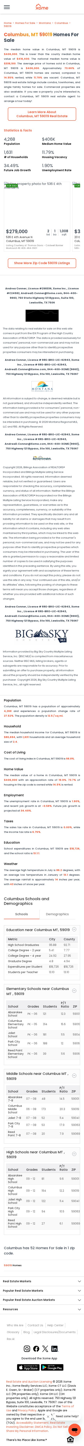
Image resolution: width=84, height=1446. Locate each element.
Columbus (61, 23)
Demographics (57, 914)
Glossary (13, 1332)
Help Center (55, 1325)
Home (8, 23)
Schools (21, 914)
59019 (7, 26)
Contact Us (35, 1325)
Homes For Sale (25, 23)
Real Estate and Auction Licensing (29, 1382)
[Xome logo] (42, 7)
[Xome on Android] (52, 1367)
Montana (45, 23)
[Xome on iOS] (29, 1367)
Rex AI (10, 1339)
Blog (26, 1332)
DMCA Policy (43, 1427)
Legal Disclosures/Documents (55, 1332)
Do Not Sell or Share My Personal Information (38, 1429)
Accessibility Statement (32, 1423)
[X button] (45, 1348)
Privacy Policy (27, 1410)
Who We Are (15, 1325)
